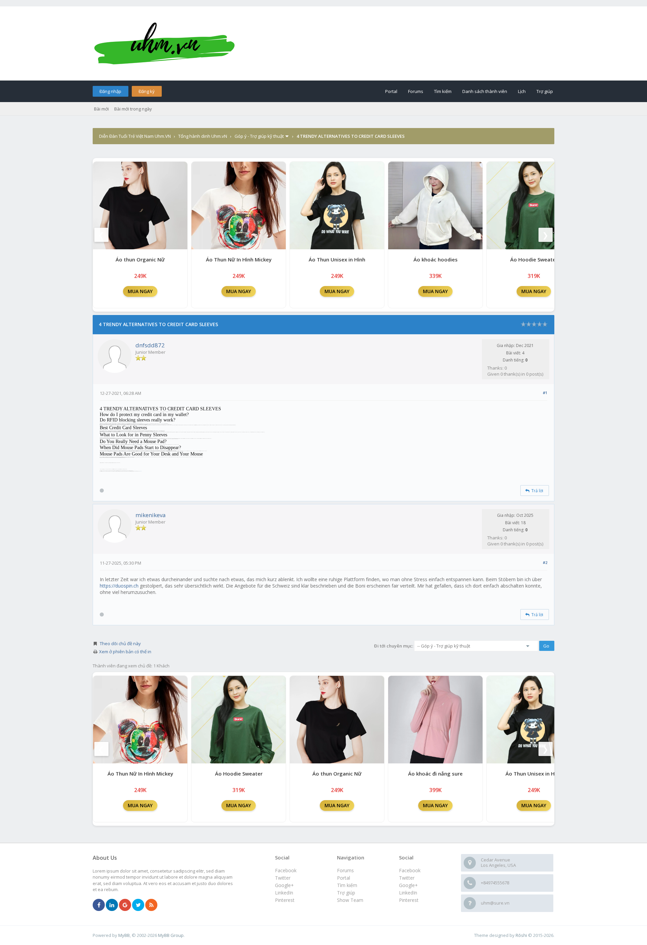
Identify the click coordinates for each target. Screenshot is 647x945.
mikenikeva (150, 515)
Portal (391, 91)
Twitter (406, 878)
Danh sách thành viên (484, 91)
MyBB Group (171, 935)
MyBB (124, 935)
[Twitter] (138, 905)
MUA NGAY (140, 291)
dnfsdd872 (150, 345)
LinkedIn (408, 892)
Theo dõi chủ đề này (120, 643)
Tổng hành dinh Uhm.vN (202, 136)
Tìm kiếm (443, 91)
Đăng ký (146, 91)
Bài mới (101, 109)
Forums (415, 91)
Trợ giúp (544, 91)
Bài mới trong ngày (133, 109)
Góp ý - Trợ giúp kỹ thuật (259, 136)
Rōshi (521, 935)
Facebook (410, 870)
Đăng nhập (110, 91)
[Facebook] (99, 905)
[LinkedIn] (112, 905)
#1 (545, 392)
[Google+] (125, 905)
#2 (545, 562)
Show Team (350, 900)
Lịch (522, 91)
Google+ (408, 885)
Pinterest (409, 900)
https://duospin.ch (119, 585)
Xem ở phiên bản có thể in (125, 652)
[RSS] (151, 905)
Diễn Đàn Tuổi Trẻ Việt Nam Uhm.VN (135, 136)
